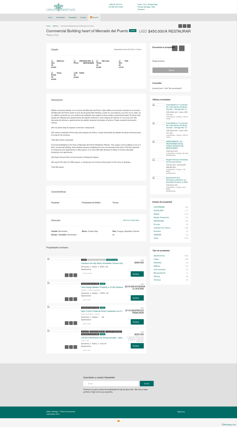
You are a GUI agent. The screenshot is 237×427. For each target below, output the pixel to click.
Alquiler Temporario (113, 331)
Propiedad (55, 202)
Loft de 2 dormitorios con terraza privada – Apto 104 (103, 337)
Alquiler (85, 331)
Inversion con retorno (90, 284)
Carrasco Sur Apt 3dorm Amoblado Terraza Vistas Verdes (103, 263)
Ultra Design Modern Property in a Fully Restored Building (103, 287)
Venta (132, 30)
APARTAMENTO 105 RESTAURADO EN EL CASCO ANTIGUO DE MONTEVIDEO (174, 144)
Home (50, 17)
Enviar (146, 383)
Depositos (157, 262)
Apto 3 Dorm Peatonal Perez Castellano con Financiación (103, 311)
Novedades (72, 17)
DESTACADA (159, 221)
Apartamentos (159, 255)
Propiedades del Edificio (91, 202)
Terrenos (157, 280)
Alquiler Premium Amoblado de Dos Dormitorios (177, 160)
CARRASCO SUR (112, 260)
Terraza (115, 202)
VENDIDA (157, 234)
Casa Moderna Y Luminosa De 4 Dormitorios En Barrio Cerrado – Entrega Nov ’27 (177, 125)
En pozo (157, 224)
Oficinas (157, 276)
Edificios (157, 266)
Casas (156, 259)
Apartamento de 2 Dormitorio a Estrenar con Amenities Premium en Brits (177, 179)
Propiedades (60, 17)
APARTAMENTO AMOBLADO (96, 260)
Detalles (136, 274)
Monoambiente (159, 273)
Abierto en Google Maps (131, 220)
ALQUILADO (159, 210)
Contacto (83, 17)
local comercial (159, 269)
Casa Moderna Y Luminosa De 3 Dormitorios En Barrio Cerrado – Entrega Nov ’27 (177, 106)
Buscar (171, 70)
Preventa (157, 231)
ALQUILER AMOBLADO (97, 331)
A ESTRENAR (159, 207)
